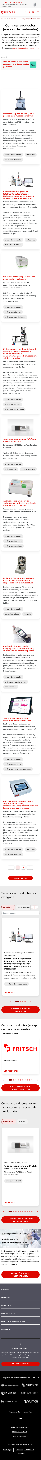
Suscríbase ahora (20, 1364)
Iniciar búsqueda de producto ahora (20, 1274)
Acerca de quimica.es (20, 1436)
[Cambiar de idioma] (33, 12)
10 (31, 1080)
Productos (6, 1305)
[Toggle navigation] (38, 12)
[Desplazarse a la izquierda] (33, 907)
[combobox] (20, 913)
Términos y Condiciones (25, 1449)
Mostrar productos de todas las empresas (21, 1087)
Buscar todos (20, 878)
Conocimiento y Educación (13, 1321)
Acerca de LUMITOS (19, 1431)
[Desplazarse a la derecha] (36, 907)
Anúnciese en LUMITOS (19, 1427)
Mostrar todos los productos (20, 1009)
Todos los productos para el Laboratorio (20, 1219)
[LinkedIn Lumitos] (20, 1418)
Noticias (5, 1290)
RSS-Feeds (5, 1329)
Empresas (5, 1298)
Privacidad (20, 1453)
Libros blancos (8, 1313)
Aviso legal (7, 1449)
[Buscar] (25, 12)
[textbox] (20, 913)
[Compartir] (29, 12)
